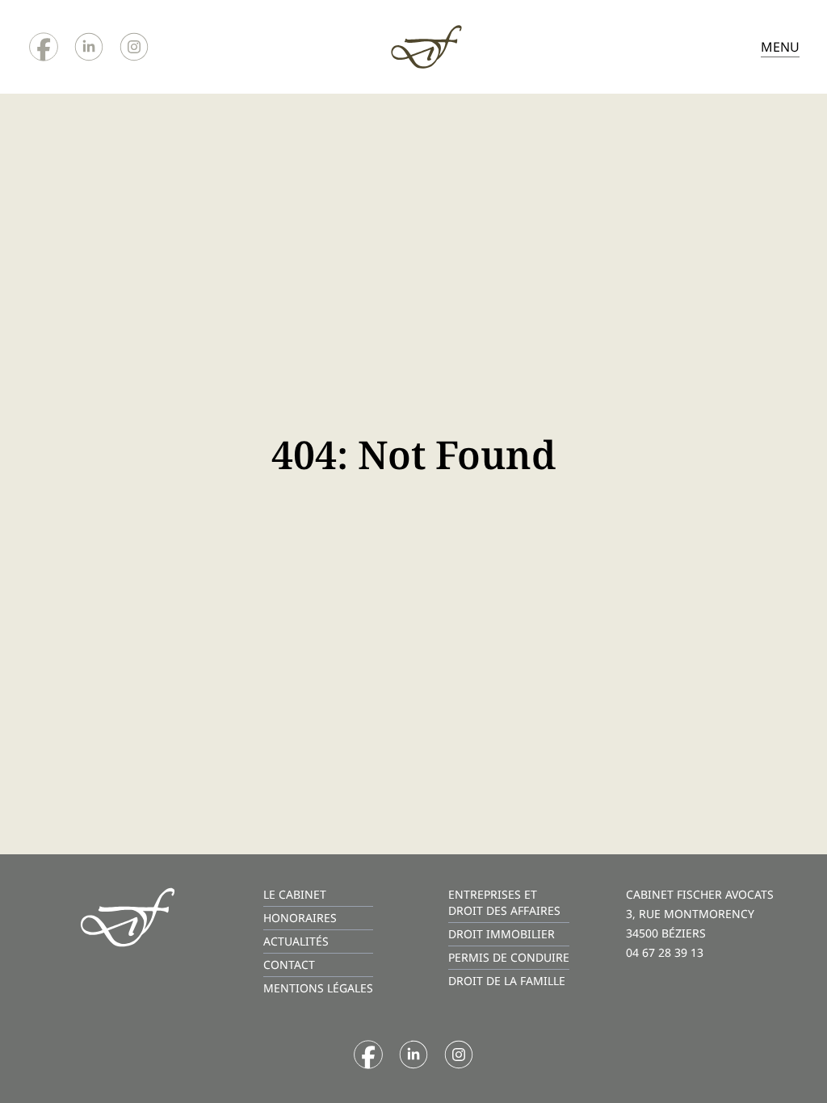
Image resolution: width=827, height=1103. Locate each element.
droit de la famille (506, 980)
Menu (780, 47)
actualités (296, 941)
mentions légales (318, 988)
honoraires (300, 917)
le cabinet (294, 894)
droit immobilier (501, 934)
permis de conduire (508, 957)
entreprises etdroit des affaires (504, 902)
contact (289, 964)
